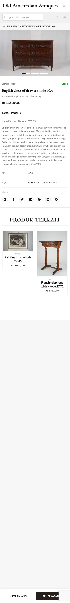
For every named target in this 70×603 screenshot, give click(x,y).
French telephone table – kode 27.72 (52, 284)
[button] (64, 6)
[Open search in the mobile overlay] (22, 17)
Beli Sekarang (51, 596)
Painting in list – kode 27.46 (18, 259)
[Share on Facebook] (13, 199)
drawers (32, 182)
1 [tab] (24, 73)
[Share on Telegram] (56, 199)
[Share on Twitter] (22, 199)
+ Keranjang (18, 596)
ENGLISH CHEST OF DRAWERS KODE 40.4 (31, 26)
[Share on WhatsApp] (5, 199)
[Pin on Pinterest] (39, 199)
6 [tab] (46, 73)
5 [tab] (42, 73)
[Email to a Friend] (31, 199)
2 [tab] (28, 73)
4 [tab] (37, 73)
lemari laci (51, 182)
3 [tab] (33, 73)
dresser (41, 182)
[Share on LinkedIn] (48, 199)
